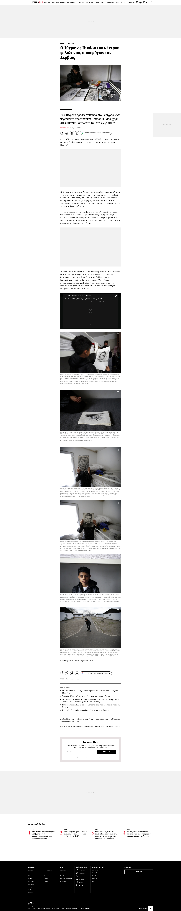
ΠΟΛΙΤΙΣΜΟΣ (99, 2)
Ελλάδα (30, 870)
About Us (63, 870)
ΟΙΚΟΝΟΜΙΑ (64, 2)
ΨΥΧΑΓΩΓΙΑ (109, 2)
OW (93, 881)
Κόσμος (63, 43)
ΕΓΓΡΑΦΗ (138, 872)
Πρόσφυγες (71, 43)
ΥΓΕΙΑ (117, 2)
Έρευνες (30, 892)
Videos (46, 878)
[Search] (151, 2)
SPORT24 (94, 872)
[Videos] (140, 2)
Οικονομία (31, 881)
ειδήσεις (114, 719)
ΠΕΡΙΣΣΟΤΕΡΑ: (65, 687)
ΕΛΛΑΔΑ (47, 2)
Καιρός (124, 2)
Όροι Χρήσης (63, 875)
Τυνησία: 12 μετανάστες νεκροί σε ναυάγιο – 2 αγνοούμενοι (86, 696)
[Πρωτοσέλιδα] (137, 2)
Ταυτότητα (63, 872)
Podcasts (46, 875)
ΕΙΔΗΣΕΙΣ (131, 2)
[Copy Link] (77, 133)
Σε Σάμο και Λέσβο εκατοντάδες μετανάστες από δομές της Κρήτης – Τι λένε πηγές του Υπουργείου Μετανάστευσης (90, 700)
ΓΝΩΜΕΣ (81, 2)
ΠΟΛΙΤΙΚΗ (55, 2)
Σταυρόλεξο (89, 726)
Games (70, 726)
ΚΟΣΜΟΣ (73, 2)
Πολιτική (30, 872)
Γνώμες (30, 878)
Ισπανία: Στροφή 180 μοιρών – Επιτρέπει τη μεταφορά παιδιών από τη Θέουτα (91, 706)
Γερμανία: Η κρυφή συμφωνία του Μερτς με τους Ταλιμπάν (86, 710)
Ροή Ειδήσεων (48, 870)
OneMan (94, 875)
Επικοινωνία (63, 881)
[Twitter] (67, 133)
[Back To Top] (150, 908)
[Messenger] (72, 133)
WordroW (104, 726)
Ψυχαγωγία (31, 887)
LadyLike (94, 878)
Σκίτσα (46, 872)
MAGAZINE (89, 2)
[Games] (147, 2)
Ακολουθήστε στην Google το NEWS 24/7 (75, 719)
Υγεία (29, 889)
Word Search (114, 726)
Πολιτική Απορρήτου (66, 878)
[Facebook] (62, 133)
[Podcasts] (144, 2)
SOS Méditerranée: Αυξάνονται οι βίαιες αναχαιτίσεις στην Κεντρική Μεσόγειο (90, 692)
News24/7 (95, 870)
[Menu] (29, 2)
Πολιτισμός (31, 884)
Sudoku (97, 726)
